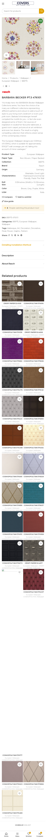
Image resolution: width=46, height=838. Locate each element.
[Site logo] (23, 3)
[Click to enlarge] (6, 55)
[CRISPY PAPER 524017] (33, 550)
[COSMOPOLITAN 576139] (12, 319)
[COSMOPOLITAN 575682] (12, 348)
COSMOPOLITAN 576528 (34, 477)
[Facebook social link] (8, 235)
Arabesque (11, 228)
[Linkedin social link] (18, 235)
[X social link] (12, 235)
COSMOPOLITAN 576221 (12, 419)
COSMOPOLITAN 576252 (34, 448)
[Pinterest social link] (15, 235)
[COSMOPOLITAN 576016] (33, 290)
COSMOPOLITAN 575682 (12, 361)
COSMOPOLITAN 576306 (34, 534)
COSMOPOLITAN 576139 (12, 332)
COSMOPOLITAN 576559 (12, 505)
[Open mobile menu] (3, 3)
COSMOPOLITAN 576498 (12, 448)
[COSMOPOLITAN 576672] (12, 550)
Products (14, 78)
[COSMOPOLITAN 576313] (12, 521)
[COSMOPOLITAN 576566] (33, 771)
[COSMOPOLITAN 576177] (12, 661)
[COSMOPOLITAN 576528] (33, 464)
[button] (4, 38)
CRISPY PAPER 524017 (34, 563)
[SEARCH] (41, 11)
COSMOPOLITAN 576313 (12, 534)
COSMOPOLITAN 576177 (12, 755)
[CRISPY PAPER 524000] (33, 319)
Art (18, 228)
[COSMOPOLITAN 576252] (33, 435)
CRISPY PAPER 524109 (12, 303)
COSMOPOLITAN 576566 (34, 784)
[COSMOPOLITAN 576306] (33, 521)
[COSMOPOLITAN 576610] (33, 406)
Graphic (17, 231)
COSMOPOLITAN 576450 (12, 813)
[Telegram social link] (21, 235)
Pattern (24, 231)
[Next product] (9, 86)
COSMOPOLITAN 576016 (34, 303)
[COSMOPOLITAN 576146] (33, 377)
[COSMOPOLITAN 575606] (33, 348)
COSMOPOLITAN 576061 (12, 477)
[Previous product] (3, 86)
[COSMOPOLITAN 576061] (12, 464)
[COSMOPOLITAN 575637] (33, 493)
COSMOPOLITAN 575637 (34, 505)
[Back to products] (6, 86)
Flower (10, 231)
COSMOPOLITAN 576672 (12, 563)
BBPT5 (24, 81)
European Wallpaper (10, 81)
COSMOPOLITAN (29, 308)
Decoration (25, 228)
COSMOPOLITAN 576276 (12, 390)
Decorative (35, 228)
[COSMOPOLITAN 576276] (12, 377)
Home (4, 78)
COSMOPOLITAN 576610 (34, 419)
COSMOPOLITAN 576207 (33, 592)
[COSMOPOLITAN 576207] (33, 579)
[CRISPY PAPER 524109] (12, 290)
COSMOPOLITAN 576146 (34, 390)
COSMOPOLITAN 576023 (12, 784)
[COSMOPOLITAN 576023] (12, 771)
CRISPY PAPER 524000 (34, 332)
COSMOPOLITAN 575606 (34, 361)
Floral (4, 231)
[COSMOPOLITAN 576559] (12, 493)
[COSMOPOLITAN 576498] (12, 435)
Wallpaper (24, 78)
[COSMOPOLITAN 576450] (12, 800)
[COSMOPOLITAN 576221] (12, 406)
